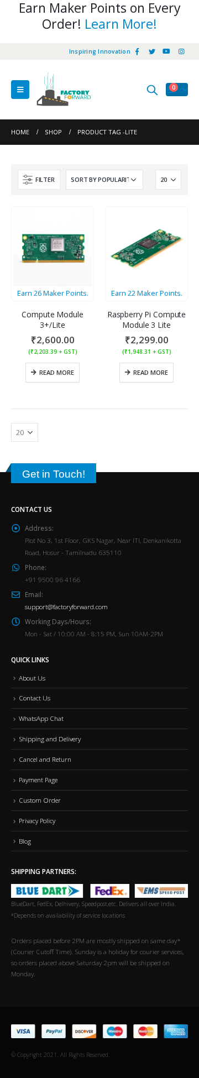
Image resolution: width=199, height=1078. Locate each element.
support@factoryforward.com (66, 606)
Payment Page (38, 779)
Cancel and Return (45, 759)
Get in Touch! (53, 474)
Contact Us (34, 697)
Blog (25, 840)
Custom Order (40, 800)
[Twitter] (152, 51)
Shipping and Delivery (50, 738)
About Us (32, 677)
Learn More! (121, 24)
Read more (56, 372)
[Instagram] (181, 51)
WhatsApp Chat (41, 718)
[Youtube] (166, 51)
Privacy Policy (37, 820)
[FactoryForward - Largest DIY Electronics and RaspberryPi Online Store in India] (63, 89)
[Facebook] (137, 51)
